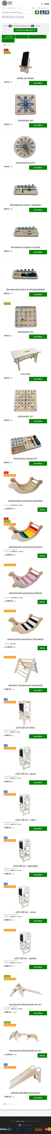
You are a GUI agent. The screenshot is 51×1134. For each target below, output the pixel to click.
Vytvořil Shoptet (26, 1125)
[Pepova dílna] (8, 3)
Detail (42, 510)
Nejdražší (22, 37)
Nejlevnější (9, 37)
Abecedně (8, 40)
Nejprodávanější (37, 37)
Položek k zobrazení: (25, 30)
